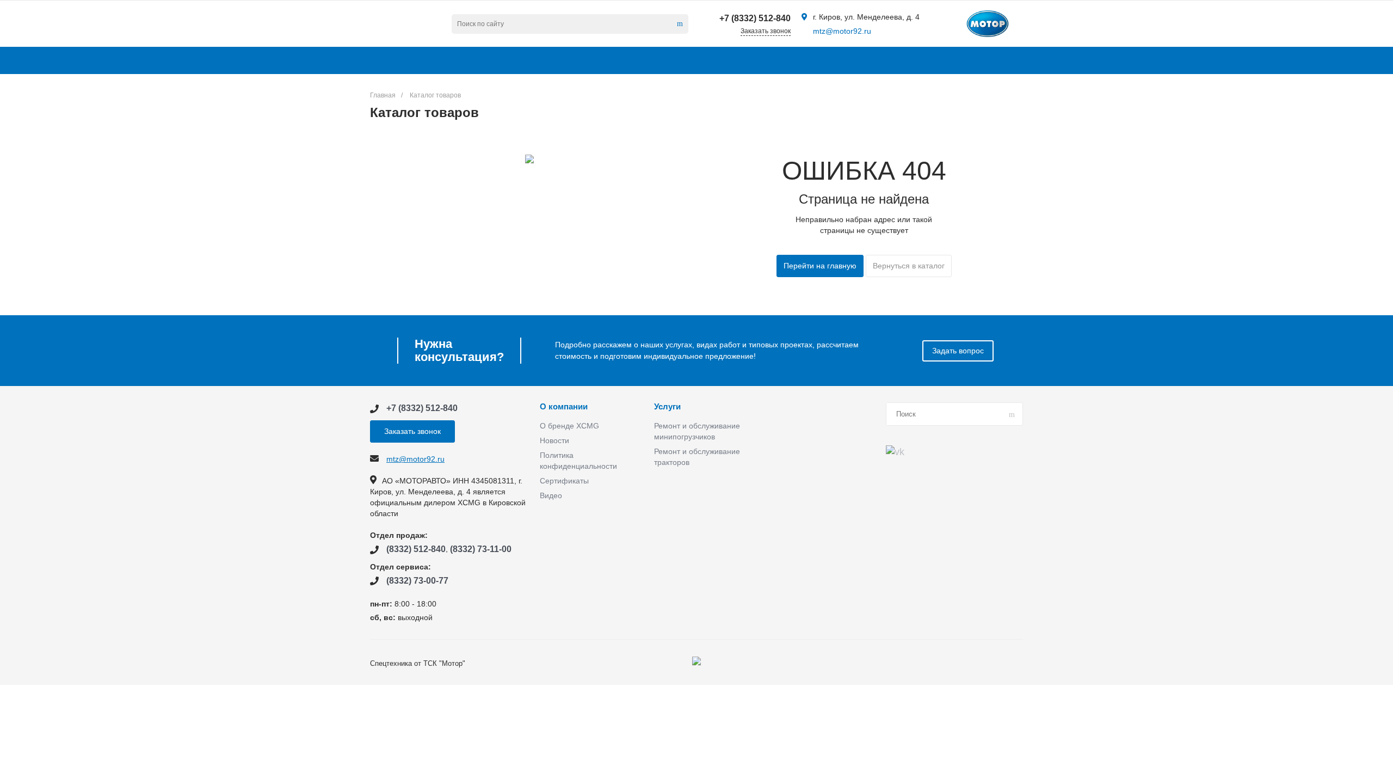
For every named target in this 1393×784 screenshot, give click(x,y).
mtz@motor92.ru (842, 31)
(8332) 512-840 (416, 549)
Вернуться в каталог (909, 265)
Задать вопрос (958, 350)
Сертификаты (564, 480)
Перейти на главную (820, 265)
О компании (564, 406)
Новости (554, 440)
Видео (551, 495)
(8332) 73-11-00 (480, 549)
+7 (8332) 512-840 (755, 18)
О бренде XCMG (569, 425)
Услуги (667, 406)
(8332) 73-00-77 (417, 580)
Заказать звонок (412, 431)
